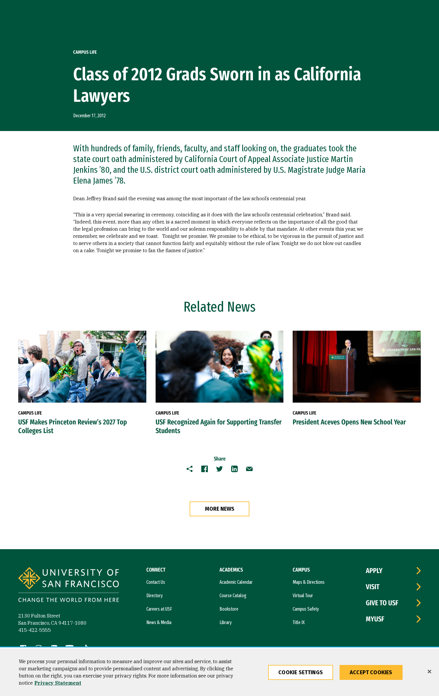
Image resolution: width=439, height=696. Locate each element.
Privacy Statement (57, 683)
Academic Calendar (236, 582)
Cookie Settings (300, 672)
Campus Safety (306, 609)
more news (219, 509)
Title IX (299, 622)
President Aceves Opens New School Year (349, 422)
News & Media (158, 622)
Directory (154, 595)
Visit (373, 586)
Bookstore (229, 609)
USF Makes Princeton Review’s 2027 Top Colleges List (72, 426)
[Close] (429, 671)
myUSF (375, 619)
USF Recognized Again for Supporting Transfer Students (219, 426)
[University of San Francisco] (68, 585)
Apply (374, 570)
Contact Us (155, 582)
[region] (219, 672)
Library (226, 622)
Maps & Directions (309, 582)
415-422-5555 (34, 630)
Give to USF (382, 602)
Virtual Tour (303, 595)
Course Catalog (233, 595)
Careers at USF (159, 609)
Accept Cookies (371, 672)
